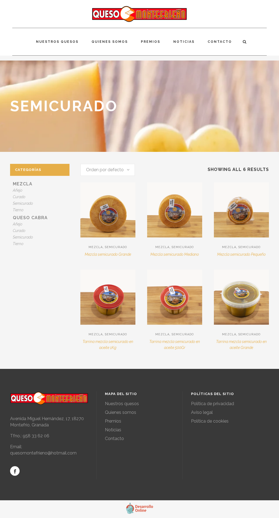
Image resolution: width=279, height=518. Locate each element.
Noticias (113, 429)
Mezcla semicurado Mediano (174, 254)
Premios (113, 421)
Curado (19, 197)
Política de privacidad (212, 403)
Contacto (114, 438)
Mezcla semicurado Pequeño (241, 254)
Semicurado (23, 203)
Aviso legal (202, 412)
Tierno (18, 210)
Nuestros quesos (122, 403)
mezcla (22, 183)
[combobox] (107, 170)
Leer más (92, 257)
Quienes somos (120, 412)
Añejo (17, 190)
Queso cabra (30, 217)
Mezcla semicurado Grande (108, 254)
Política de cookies (210, 421)
